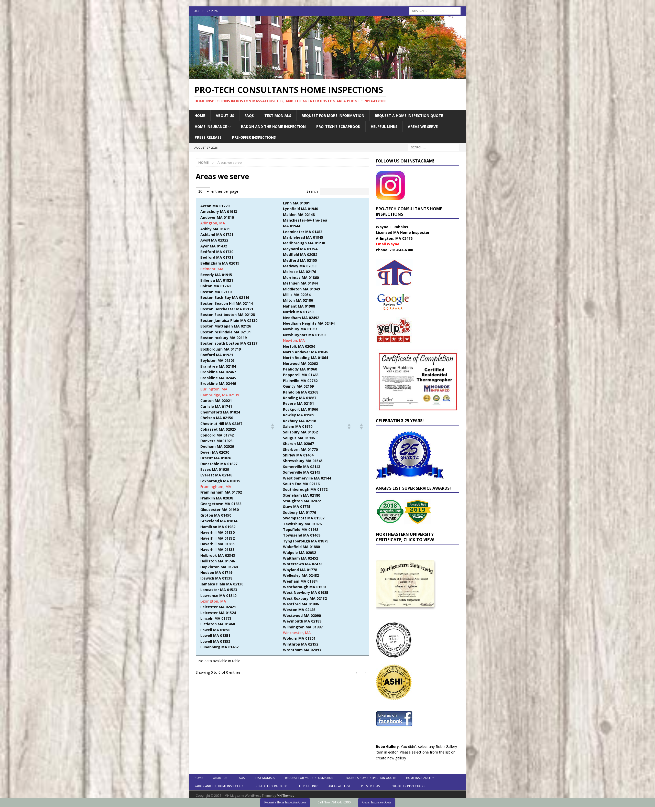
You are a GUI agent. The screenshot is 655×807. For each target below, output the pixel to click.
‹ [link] (356, 672)
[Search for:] (435, 10)
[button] (272, 426)
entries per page (224, 191)
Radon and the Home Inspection (273, 126)
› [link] (365, 672)
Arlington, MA (212, 223)
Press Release (208, 137)
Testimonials (277, 115)
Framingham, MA (215, 486)
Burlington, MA (213, 389)
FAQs (249, 115)
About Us (225, 115)
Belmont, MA (211, 268)
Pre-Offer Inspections (254, 137)
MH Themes (285, 795)
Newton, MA (294, 340)
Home (199, 115)
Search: (313, 191)
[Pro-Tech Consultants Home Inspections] (327, 76)
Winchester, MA (297, 632)
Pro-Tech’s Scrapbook (338, 126)
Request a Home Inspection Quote (409, 115)
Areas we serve (423, 126)
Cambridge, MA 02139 (219, 394)
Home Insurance (211, 126)
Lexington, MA (213, 601)
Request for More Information (333, 115)
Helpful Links (384, 126)
